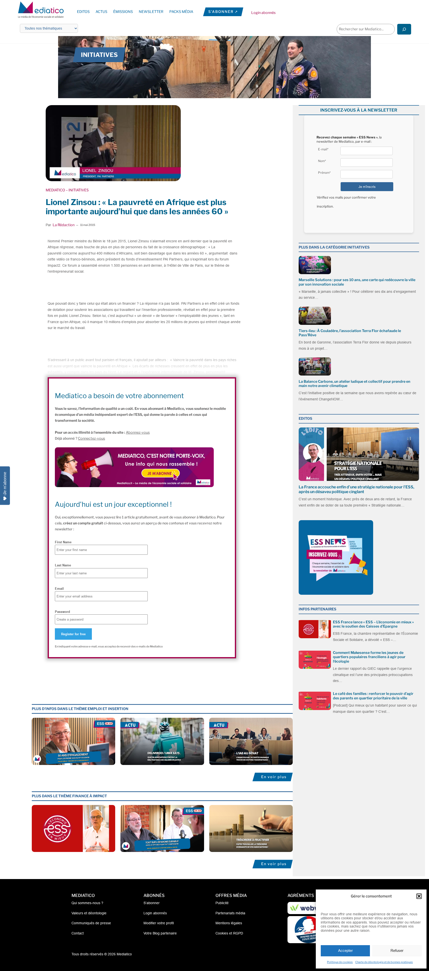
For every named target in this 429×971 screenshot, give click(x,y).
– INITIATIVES (77, 190)
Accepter (345, 950)
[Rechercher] (404, 29)
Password (62, 612)
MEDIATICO (55, 190)
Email (59, 589)
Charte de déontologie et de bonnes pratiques (384, 962)
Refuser (397, 950)
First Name (63, 542)
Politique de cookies (340, 962)
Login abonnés (263, 12)
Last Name (63, 565)
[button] (419, 896)
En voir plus (273, 777)
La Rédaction (63, 225)
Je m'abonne (5, 483)
